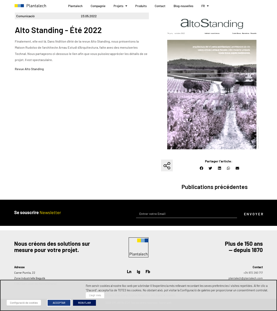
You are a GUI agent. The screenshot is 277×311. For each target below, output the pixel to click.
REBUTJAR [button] (84, 302)
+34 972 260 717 (253, 272)
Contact (160, 6)
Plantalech (75, 6)
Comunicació (25, 16)
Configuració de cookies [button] (24, 302)
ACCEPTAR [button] (59, 302)
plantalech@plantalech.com (246, 278)
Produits (141, 6)
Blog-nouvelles (183, 6)
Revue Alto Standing (29, 69)
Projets (118, 6)
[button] (201, 168)
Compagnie (98, 6)
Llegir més (95, 295)
